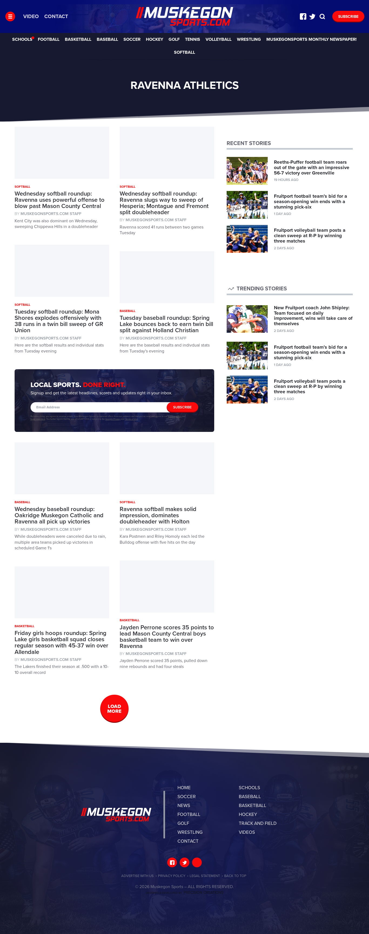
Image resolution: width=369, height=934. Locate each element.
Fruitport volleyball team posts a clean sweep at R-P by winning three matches (309, 235)
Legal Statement (205, 876)
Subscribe (348, 16)
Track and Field (258, 823)
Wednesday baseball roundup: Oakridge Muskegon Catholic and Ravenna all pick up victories (59, 515)
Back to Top (235, 876)
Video (31, 16)
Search (322, 16)
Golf (174, 39)
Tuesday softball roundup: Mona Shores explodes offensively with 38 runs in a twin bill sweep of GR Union (59, 321)
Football (48, 39)
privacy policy (175, 416)
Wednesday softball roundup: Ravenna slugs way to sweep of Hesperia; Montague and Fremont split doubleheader (164, 203)
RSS (197, 862)
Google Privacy (112, 419)
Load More (114, 708)
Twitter (312, 16)
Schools (22, 39)
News (183, 805)
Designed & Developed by (184, 893)
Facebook (303, 16)
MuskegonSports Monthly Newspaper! (311, 39)
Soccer (131, 39)
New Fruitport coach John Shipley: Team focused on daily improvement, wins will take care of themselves (313, 316)
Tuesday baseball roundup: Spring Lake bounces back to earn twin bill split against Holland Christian (166, 324)
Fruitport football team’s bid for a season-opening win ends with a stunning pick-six (310, 201)
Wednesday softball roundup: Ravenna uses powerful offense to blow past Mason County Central (60, 200)
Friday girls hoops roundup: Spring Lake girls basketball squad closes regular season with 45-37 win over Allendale (61, 642)
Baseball (107, 39)
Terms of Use (131, 419)
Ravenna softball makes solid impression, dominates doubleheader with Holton (158, 515)
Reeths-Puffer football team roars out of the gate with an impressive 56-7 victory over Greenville (311, 167)
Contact (56, 16)
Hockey (154, 39)
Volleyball (219, 39)
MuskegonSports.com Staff (51, 213)
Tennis (192, 39)
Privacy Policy (171, 876)
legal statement (38, 419)
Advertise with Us (137, 876)
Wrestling (249, 39)
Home (184, 788)
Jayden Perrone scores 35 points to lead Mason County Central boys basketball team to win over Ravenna (167, 637)
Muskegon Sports (116, 815)
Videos (247, 832)
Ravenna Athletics (184, 16)
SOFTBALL (184, 52)
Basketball (78, 39)
